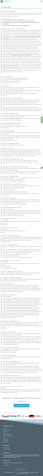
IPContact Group (17, 472)
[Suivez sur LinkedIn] (18, 470)
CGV (20, 454)
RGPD (30, 454)
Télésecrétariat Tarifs (7, 433)
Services (4, 432)
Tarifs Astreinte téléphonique (8, 435)
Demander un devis (7, 449)
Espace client (5, 440)
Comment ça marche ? (7, 436)
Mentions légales (25, 454)
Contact (4, 437)
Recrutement (5, 439)
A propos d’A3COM (6, 429)
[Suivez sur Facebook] (20, 470)
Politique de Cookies (36, 454)
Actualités (5, 431)
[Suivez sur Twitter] (25, 470)
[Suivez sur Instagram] (23, 470)
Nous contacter (6, 447)
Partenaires (5, 441)
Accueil (4, 428)
